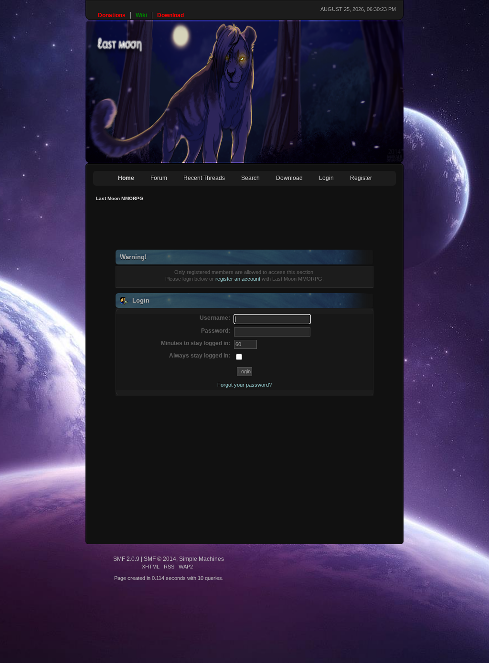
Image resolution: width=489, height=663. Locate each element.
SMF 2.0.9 (126, 559)
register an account (237, 279)
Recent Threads (204, 178)
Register (361, 178)
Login (326, 178)
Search (250, 178)
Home (126, 178)
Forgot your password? (244, 385)
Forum (158, 178)
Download (289, 178)
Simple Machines (201, 559)
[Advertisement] (267, 228)
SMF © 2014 (160, 559)
